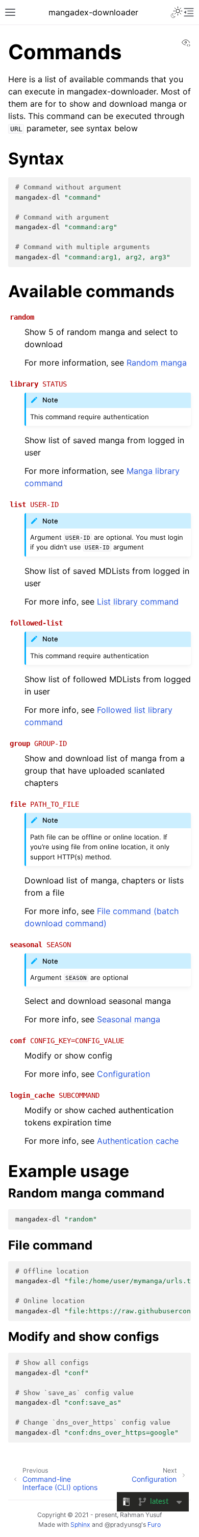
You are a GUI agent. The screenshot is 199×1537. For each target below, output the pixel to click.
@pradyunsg (123, 1524)
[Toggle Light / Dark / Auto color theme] (176, 12)
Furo (154, 1524)
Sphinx (80, 1524)
